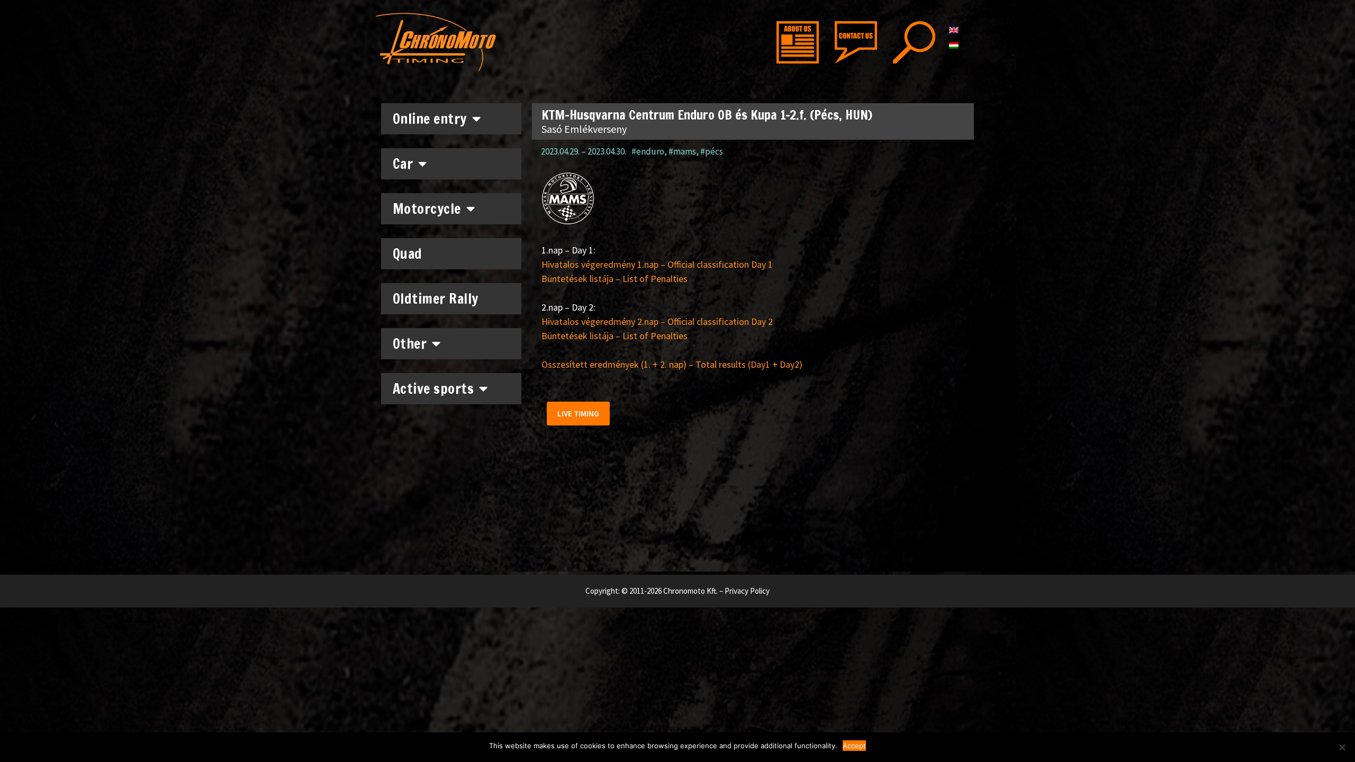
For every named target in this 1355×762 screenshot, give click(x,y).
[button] (578, 413)
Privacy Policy (747, 591)
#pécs (711, 151)
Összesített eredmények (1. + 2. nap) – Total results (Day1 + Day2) (671, 364)
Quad (407, 254)
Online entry (430, 119)
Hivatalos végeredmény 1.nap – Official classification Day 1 (657, 264)
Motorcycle (427, 209)
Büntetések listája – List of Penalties (614, 279)
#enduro (647, 151)
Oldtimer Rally (435, 299)
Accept (854, 745)
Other (410, 343)
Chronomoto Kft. (690, 591)
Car (403, 164)
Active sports (433, 388)
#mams (682, 151)
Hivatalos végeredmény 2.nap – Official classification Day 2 (657, 321)
